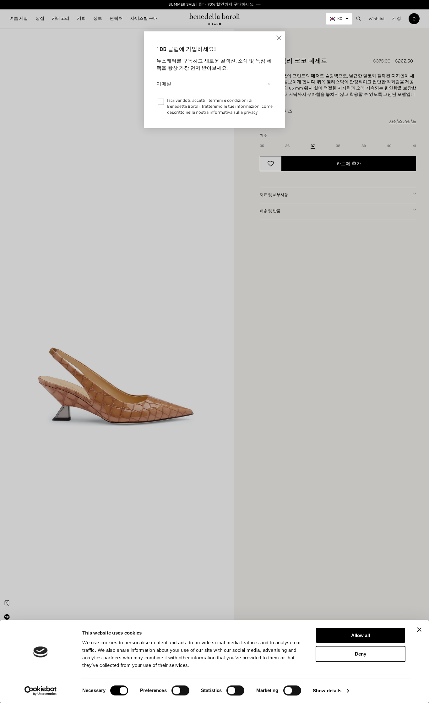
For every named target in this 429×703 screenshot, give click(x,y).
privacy (251, 112)
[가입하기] (265, 84)
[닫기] (279, 37)
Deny (360, 654)
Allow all (360, 635)
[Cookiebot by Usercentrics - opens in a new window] (40, 690)
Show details (327, 690)
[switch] (180, 690)
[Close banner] (419, 629)
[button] (40, 18)
